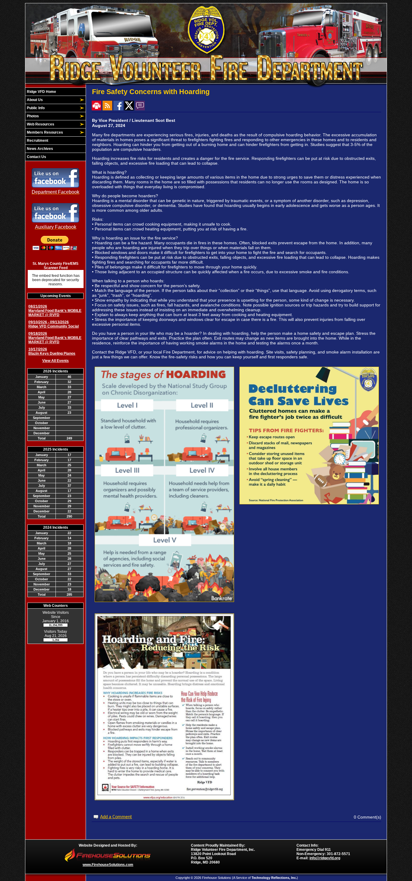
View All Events (55, 361)
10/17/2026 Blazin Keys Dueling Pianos (51, 351)
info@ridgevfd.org (324, 858)
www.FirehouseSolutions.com (108, 865)
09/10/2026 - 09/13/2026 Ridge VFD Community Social (53, 324)
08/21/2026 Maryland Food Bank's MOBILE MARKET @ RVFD (54, 310)
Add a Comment (116, 817)
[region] (55, 124)
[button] (52, 100)
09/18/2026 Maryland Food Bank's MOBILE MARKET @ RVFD (54, 337)
